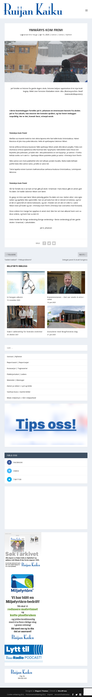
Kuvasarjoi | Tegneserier (17, 368)
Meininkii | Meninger (15, 380)
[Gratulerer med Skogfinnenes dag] (66, 317)
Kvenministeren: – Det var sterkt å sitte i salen (65, 298)
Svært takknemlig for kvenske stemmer (24, 331)
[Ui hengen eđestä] (26, 282)
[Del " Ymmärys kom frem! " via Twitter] (49, 243)
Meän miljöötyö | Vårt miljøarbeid (21, 398)
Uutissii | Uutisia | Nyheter (61, 35)
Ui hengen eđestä (15, 297)
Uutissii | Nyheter (14, 356)
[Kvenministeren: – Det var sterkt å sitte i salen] (66, 282)
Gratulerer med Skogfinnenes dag (62, 331)
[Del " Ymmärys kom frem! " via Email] (54, 243)
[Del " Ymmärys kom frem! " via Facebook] (44, 243)
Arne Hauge (32, 35)
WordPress (62, 691)
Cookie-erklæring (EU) (15, 694)
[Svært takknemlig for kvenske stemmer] (26, 317)
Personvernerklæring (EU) (36, 694)
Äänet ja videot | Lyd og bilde (19, 386)
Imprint (50, 694)
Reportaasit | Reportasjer (18, 362)
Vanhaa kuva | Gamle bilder (18, 392)
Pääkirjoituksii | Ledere (16, 374)
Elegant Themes (41, 691)
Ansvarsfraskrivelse (62, 694)
